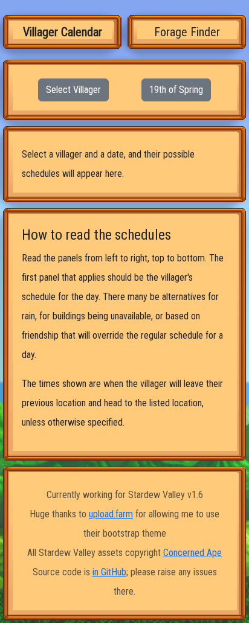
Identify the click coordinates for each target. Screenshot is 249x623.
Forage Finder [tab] (187, 32)
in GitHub (109, 572)
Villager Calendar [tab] (62, 32)
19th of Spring (176, 89)
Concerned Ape (192, 552)
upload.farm (111, 514)
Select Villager (73, 89)
